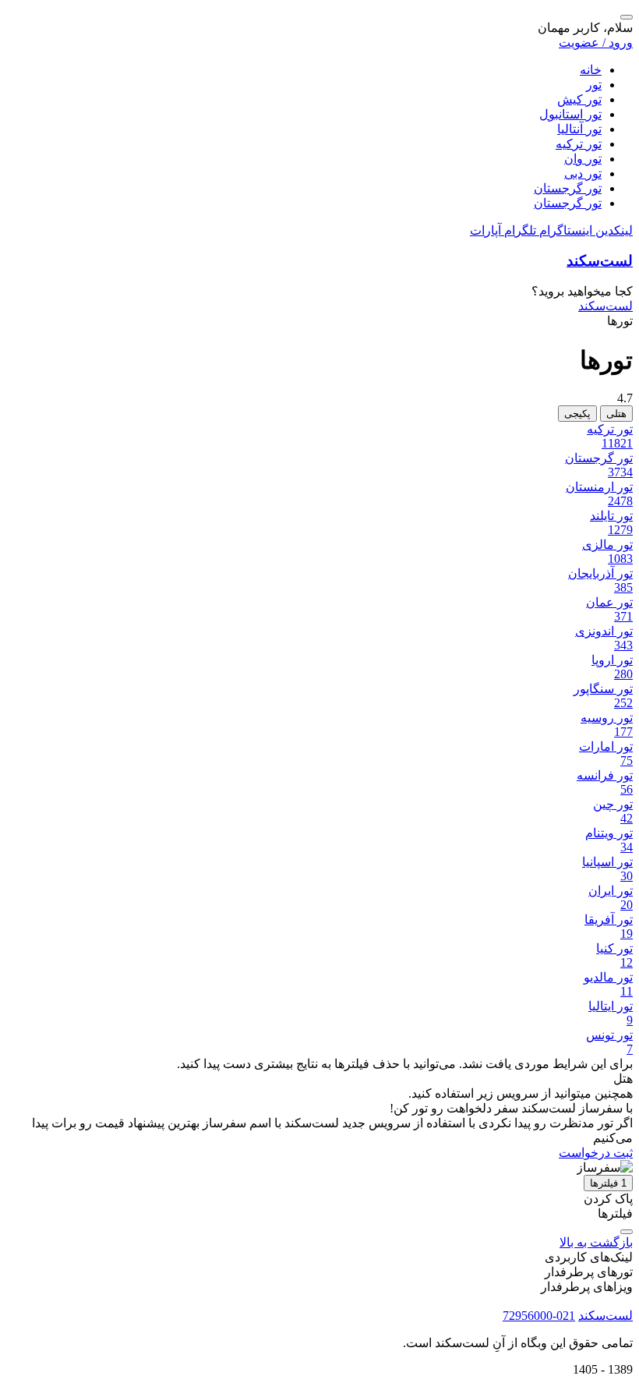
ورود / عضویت (596, 42)
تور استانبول (570, 114)
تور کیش (579, 99)
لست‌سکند (600, 261)
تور (594, 84)
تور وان (583, 158)
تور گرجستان (568, 188)
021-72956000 (539, 1315)
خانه (591, 69)
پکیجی (577, 413)
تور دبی (583, 173)
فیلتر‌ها (608, 1183)
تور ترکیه (579, 143)
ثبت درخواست (596, 1152)
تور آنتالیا (579, 129)
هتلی (616, 413)
